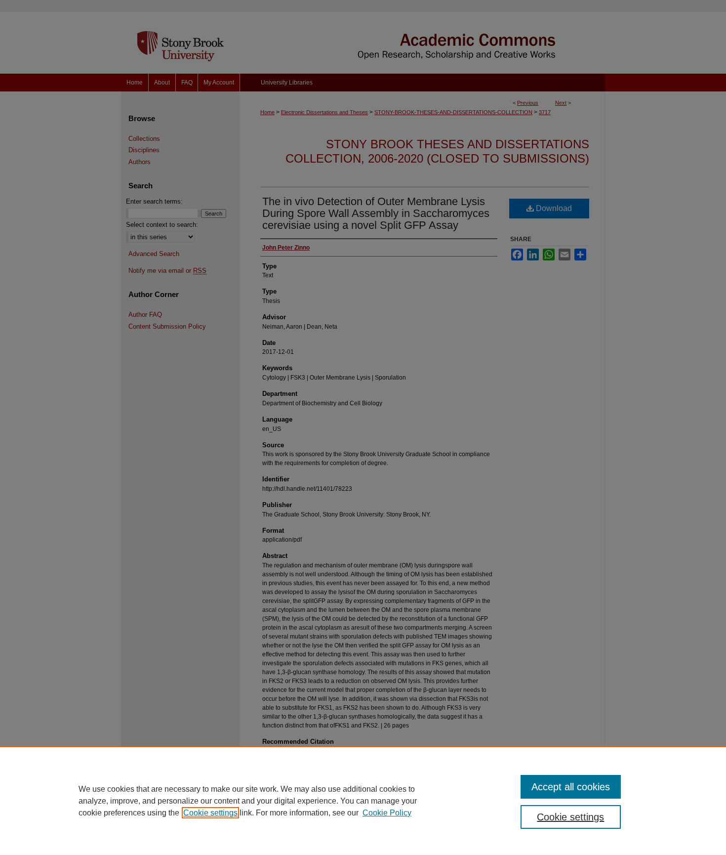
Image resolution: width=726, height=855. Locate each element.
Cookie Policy (387, 813)
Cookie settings (210, 813)
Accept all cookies (570, 786)
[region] (363, 800)
